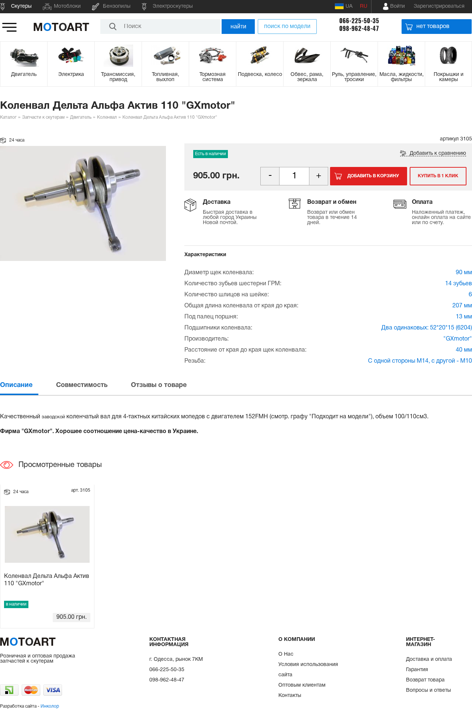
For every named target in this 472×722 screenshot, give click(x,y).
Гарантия (417, 669)
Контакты (289, 695)
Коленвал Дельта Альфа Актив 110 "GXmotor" (46, 580)
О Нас (286, 654)
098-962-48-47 (359, 28)
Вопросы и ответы (428, 690)
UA (349, 6)
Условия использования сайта (308, 669)
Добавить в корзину (373, 176)
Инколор (50, 706)
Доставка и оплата (429, 659)
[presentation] (27, 385)
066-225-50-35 (359, 21)
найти (238, 26)
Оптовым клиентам (302, 685)
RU (363, 6)
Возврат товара (425, 680)
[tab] (27, 385)
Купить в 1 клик (438, 176)
